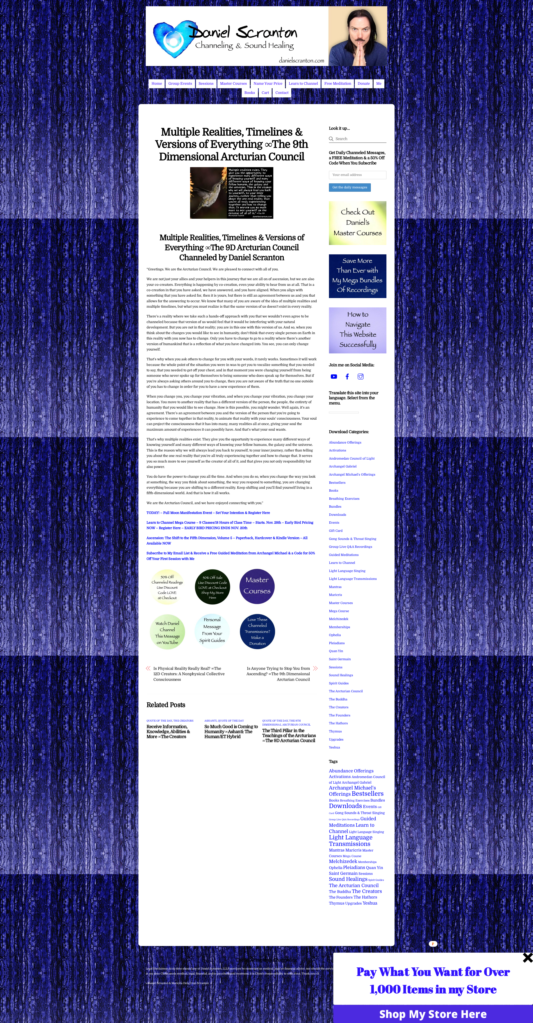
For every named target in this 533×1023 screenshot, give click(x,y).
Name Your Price (268, 84)
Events (334, 523)
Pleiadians (337, 643)
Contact (282, 93)
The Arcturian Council (346, 691)
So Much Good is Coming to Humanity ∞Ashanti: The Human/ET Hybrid (231, 731)
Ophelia (335, 635)
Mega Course (339, 611)
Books (249, 93)
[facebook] (348, 376)
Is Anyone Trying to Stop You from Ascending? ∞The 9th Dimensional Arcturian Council (278, 674)
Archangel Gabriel (343, 466)
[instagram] (361, 376)
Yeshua (334, 747)
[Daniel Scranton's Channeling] (266, 64)
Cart (265, 93)
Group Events (180, 84)
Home (157, 84)
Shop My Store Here (433, 1014)
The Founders (339, 715)
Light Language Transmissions (353, 579)
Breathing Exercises (344, 499)
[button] (433, 980)
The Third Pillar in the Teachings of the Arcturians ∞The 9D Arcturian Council (289, 735)
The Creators (183, 720)
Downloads (337, 515)
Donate (364, 84)
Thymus (335, 731)
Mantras (335, 587)
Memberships (339, 627)
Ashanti (210, 720)
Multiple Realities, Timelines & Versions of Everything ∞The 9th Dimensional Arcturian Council (231, 144)
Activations (337, 450)
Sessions (206, 84)
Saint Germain (340, 659)
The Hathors (338, 723)
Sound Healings (341, 675)
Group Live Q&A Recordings (350, 547)
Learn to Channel (303, 84)
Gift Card (335, 531)
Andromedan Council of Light (352, 458)
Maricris (335, 595)
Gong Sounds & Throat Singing (352, 539)
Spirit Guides (339, 683)
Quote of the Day (159, 720)
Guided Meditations (344, 555)
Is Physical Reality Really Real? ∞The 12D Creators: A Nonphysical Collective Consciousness (189, 674)
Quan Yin (336, 651)
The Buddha (338, 699)
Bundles (335, 506)
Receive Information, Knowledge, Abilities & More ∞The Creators (168, 731)
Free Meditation (337, 84)
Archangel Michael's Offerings (352, 474)
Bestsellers (337, 483)
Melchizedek (338, 619)
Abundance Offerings (345, 442)
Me (378, 84)
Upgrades (336, 739)
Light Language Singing (347, 571)
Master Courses (233, 84)
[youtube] (334, 376)
